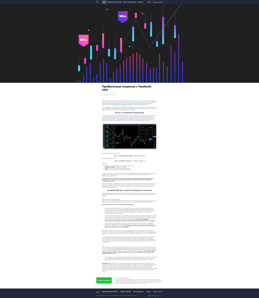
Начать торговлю (104, 280)
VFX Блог (104, 94)
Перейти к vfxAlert (114, 2)
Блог (104, 2)
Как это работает (129, 2)
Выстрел (121, 213)
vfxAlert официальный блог (110, 291)
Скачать (140, 2)
